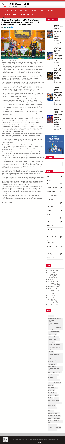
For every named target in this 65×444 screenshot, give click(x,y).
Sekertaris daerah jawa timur (54, 421)
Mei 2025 (50, 297)
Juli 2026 (50, 272)
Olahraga (49, 222)
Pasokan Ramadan (56, 403)
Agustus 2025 (51, 292)
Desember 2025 (52, 285)
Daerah (49, 184)
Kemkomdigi (51, 390)
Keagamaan (50, 206)
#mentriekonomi (52, 364)
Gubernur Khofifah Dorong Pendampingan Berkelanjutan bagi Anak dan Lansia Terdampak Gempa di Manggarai (58, 31)
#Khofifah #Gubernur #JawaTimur (53, 355)
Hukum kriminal (51, 199)
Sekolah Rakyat (52, 424)
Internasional (50, 203)
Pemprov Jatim (52, 408)
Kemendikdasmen (52, 387)
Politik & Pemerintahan (53, 237)
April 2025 (50, 299)
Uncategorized (51, 257)
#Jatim (50, 339)
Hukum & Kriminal (52, 195)
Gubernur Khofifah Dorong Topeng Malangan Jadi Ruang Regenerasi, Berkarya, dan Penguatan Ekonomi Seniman (58, 117)
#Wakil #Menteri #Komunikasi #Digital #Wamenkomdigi (53, 368)
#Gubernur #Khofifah (53, 331)
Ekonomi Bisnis (51, 191)
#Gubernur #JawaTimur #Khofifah (54, 328)
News (48, 214)
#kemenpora (51, 342)
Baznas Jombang (52, 372)
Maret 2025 (51, 301)
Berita (48, 176)
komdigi (56, 397)
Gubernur (55, 375)
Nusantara (50, 218)
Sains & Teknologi (52, 246)
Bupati (60, 372)
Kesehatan (50, 210)
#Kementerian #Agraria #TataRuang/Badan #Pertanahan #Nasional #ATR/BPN (54, 347)
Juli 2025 (50, 294)
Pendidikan (50, 229)
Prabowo (50, 415)
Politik (48, 233)
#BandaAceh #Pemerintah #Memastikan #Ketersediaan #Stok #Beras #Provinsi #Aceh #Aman (54, 322)
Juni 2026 (50, 274)
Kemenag (50, 385)
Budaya (49, 180)
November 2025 (52, 286)
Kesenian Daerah (52, 392)
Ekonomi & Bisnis (52, 188)
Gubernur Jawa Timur (53, 380)
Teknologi (49, 254)
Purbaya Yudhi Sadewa (54, 418)
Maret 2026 (51, 279)
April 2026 (50, 277)
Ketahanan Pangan (53, 395)
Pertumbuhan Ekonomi (54, 413)
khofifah (50, 398)
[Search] (59, 164)
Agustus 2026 (51, 270)
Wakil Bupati (58, 427)
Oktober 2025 (51, 288)
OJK (49, 403)
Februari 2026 (51, 281)
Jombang (58, 382)
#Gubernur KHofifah (53, 336)
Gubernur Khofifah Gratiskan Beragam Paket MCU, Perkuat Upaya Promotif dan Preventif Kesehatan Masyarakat (58, 94)
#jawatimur (56, 339)
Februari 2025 (51, 303)
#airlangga (51, 316)
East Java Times (18, 4)
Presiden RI (57, 415)
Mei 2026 (50, 276)
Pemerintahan (51, 225)
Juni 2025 (50, 295)
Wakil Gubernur (52, 430)
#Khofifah (50, 351)
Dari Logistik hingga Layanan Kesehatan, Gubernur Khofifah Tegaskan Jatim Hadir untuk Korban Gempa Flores (58, 53)
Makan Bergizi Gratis (53, 400)
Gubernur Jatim (52, 377)
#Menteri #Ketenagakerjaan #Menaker (52, 360)
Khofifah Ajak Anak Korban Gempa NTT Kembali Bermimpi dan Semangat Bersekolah (57, 73)
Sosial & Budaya (51, 250)
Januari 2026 (51, 283)
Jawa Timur (51, 382)
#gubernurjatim (52, 334)
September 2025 (52, 290)
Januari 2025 (51, 304)
